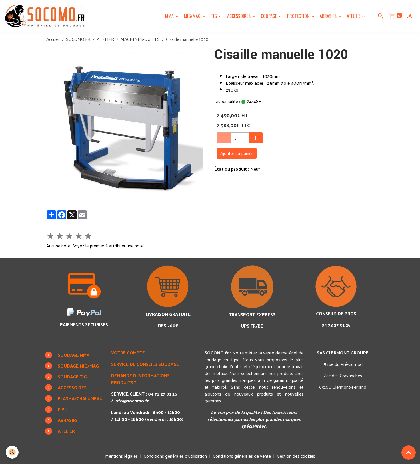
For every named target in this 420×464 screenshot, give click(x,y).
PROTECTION (299, 16)
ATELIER (354, 16)
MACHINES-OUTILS (140, 39)
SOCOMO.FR (78, 39)
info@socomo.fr (131, 400)
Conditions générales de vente (242, 456)
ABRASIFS (329, 16)
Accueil (53, 39)
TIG (214, 16)
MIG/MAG (193, 16)
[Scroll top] (408, 452)
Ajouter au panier (236, 153)
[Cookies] (12, 452)
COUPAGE (269, 16)
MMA (170, 16)
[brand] (46, 16)
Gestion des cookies (296, 456)
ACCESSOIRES (239, 16)
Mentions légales (121, 456)
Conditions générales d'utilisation (175, 456)
